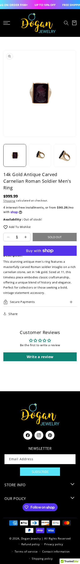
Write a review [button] (40, 356)
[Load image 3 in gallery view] (65, 155)
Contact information (56, 551)
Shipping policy (42, 558)
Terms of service (26, 551)
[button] (66, 23)
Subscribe (40, 471)
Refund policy (30, 544)
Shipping (9, 200)
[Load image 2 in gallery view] (39, 155)
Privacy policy (53, 544)
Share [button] (13, 314)
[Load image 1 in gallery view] (14, 155)
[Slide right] (74, 155)
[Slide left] (5, 155)
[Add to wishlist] (5, 227)
